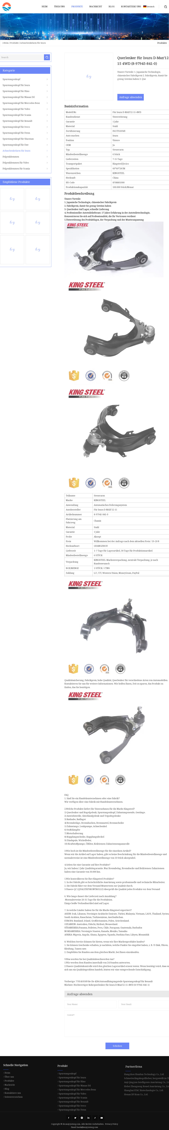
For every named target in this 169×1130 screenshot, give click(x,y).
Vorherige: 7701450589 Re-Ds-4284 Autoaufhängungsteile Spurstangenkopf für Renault (105, 981)
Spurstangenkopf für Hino (19, 91)
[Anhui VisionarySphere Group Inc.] (6, 6)
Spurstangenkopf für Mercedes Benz (24, 103)
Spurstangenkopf (15, 79)
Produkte (77, 6)
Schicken (114, 1045)
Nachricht (95, 6)
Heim (45, 6)
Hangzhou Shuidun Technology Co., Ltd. (144, 1069)
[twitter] (75, 1117)
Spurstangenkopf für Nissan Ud (22, 97)
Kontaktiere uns (131, 6)
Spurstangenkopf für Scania (20, 115)
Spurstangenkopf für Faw (19, 144)
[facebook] (68, 1117)
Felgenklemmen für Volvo (19, 162)
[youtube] (101, 1117)
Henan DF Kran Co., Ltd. (136, 1089)
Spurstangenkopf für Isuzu (19, 85)
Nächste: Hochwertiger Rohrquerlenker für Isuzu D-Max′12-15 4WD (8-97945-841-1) (103, 984)
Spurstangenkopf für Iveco (19, 126)
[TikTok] (95, 1117)
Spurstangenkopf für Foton (19, 132)
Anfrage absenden (127, 97)
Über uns (59, 6)
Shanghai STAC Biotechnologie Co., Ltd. (144, 1085)
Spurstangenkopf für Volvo (19, 109)
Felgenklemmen (14, 156)
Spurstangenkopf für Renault (21, 120)
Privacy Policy (111, 1124)
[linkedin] (88, 1117)
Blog (111, 6)
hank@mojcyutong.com (87, 1127)
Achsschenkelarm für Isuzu (33, 43)
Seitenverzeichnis (14, 1093)
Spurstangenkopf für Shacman (21, 138)
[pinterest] (81, 1117)
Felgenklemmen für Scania (19, 168)
